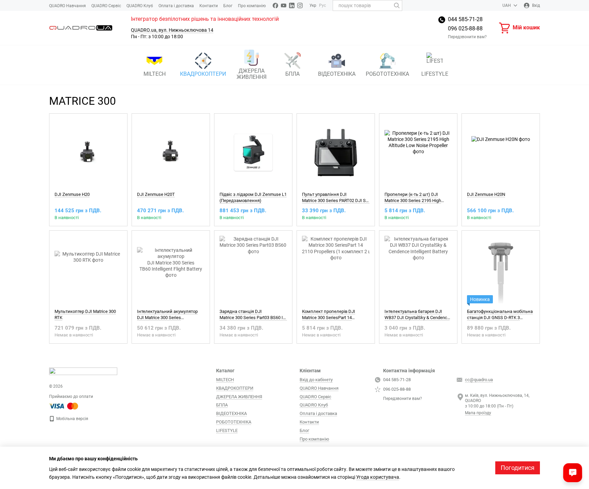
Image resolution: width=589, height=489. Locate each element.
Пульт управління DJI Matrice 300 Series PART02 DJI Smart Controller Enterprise (358, 197)
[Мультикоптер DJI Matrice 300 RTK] (88, 269)
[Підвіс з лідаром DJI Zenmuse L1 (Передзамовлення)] (253, 152)
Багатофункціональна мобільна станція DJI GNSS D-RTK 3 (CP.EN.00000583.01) (500, 317)
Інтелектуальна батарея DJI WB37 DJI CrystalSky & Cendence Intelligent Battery (417, 317)
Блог (227, 5)
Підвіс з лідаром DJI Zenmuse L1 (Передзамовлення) (253, 197)
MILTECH (155, 74)
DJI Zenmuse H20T (156, 194)
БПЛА (292, 74)
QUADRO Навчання (67, 5)
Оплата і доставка (176, 5)
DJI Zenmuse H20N (486, 194)
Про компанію (252, 5)
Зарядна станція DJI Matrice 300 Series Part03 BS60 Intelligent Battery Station (275, 314)
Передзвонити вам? (467, 36)
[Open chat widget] (572, 472)
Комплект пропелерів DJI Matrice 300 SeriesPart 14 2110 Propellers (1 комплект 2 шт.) (336, 317)
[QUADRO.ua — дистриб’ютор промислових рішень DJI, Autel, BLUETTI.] (83, 371)
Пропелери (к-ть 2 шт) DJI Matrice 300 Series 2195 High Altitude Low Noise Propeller (412, 200)
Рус (322, 5)
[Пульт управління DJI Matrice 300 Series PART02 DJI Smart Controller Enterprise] (335, 152)
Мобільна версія (71, 418)
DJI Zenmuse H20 (72, 194)
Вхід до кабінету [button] (316, 379)
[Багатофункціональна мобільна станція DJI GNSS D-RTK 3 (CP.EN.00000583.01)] (500, 269)
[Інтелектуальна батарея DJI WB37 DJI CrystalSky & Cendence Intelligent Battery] (418, 269)
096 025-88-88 (465, 28)
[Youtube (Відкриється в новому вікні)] (283, 5)
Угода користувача (377, 477)
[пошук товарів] (396, 5)
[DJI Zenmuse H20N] (500, 152)
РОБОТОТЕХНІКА (387, 74)
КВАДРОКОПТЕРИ (203, 74)
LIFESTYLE (434, 74)
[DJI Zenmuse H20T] (171, 152)
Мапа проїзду (478, 413)
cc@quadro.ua (479, 379)
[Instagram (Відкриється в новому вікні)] (300, 5)
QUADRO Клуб (139, 5)
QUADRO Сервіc (106, 5)
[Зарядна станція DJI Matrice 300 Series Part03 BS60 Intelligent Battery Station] (253, 269)
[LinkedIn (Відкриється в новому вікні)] (291, 5)
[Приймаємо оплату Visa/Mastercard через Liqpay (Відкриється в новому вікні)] (64, 405)
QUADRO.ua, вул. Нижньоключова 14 (172, 30)
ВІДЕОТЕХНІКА (337, 74)
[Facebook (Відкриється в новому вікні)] (275, 5)
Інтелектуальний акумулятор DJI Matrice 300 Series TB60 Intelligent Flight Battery (167, 317)
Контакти (208, 5)
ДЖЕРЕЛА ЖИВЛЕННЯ (252, 74)
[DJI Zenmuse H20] (88, 152)
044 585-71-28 (465, 19)
